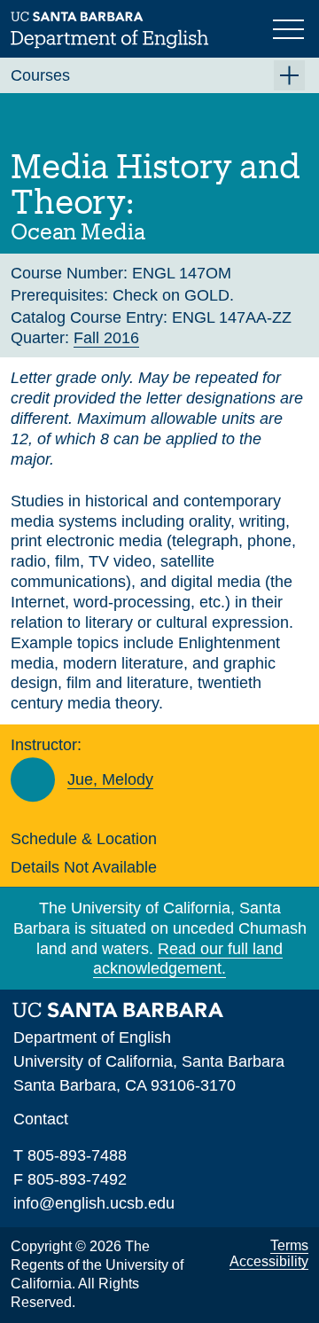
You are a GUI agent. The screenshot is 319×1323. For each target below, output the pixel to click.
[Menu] (290, 27)
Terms (289, 1245)
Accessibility (269, 1261)
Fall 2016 (106, 338)
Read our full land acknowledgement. (188, 959)
